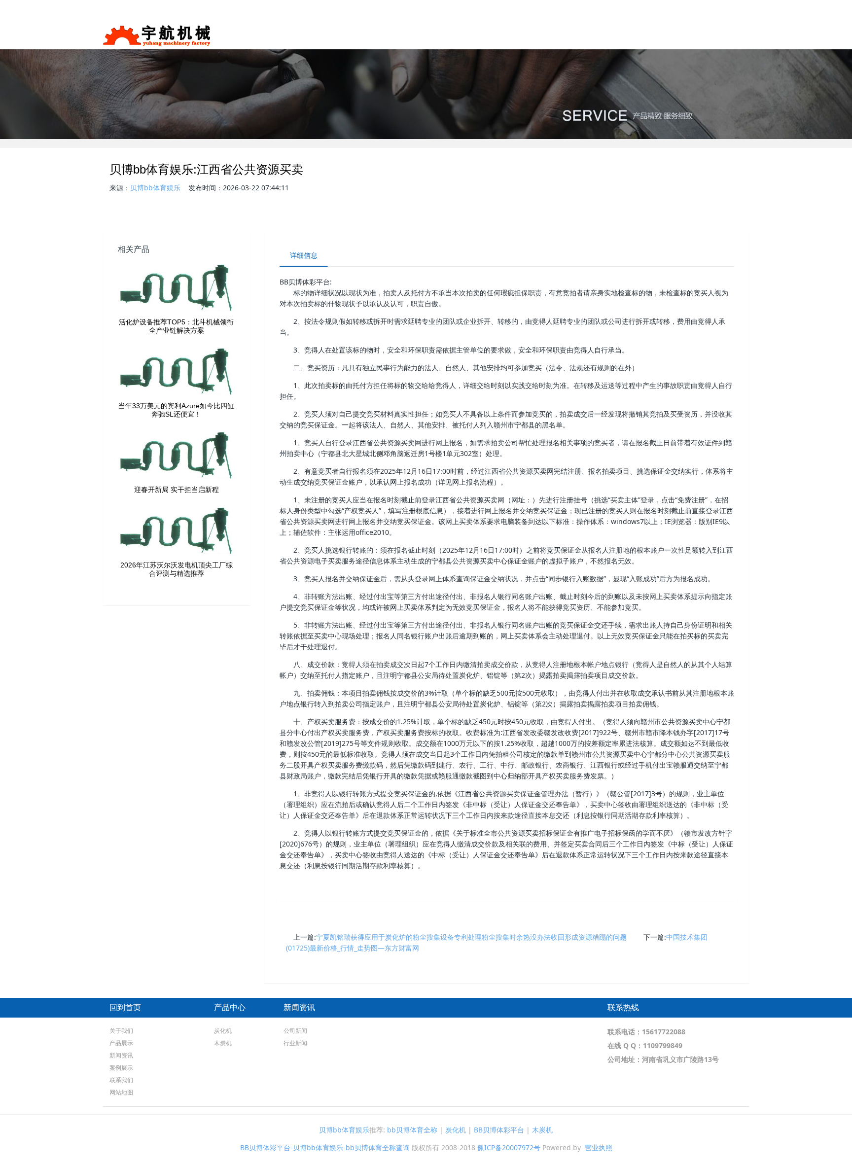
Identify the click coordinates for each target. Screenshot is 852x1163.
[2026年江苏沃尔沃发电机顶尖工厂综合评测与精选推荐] (176, 531)
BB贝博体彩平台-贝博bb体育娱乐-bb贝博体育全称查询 (325, 1147)
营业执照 (598, 1147)
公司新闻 (295, 1030)
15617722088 (663, 1031)
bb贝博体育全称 (412, 1129)
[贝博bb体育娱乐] (156, 32)
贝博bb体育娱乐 (155, 187)
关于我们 (546, 34)
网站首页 (504, 34)
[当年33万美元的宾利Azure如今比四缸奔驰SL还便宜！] (176, 372)
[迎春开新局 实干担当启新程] (176, 456)
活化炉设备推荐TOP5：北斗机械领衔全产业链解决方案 (176, 326)
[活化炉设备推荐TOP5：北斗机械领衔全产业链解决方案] (176, 288)
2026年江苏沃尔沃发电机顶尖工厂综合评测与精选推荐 (176, 569)
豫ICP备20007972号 (508, 1147)
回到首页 (125, 1007)
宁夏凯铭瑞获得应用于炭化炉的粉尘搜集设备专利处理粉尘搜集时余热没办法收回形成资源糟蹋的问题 (471, 937)
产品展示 (594, 34)
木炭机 (223, 1043)
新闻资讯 (643, 34)
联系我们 (728, 34)
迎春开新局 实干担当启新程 (176, 489)
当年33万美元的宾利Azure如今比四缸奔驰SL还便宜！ (176, 410)
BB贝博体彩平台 (499, 1129)
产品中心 (230, 1007)
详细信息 (304, 255)
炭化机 (223, 1030)
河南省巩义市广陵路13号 (680, 1059)
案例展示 (685, 34)
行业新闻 (295, 1043)
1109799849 (662, 1045)
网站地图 (770, 34)
